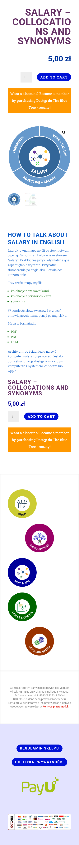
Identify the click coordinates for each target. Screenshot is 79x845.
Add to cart (54, 77)
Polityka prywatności (39, 762)
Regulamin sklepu (39, 748)
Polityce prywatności (55, 706)
